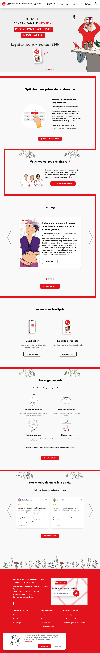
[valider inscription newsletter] (76, 593)
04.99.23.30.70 (26, 594)
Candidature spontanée (63, 184)
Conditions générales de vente (74, 623)
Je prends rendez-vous (50, 139)
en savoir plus (50, 458)
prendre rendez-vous (67, 54)
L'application (45, 623)
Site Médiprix (17, 623)
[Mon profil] (95, 3)
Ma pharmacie (64, 4)
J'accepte (44, 646)
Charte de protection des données (75, 619)
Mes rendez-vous (38, 4)
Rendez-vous (45, 619)
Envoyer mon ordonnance (50, 615)
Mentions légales (69, 615)
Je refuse (58, 646)
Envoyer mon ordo (51, 4)
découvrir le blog (50, 286)
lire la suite (49, 261)
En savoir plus (32, 354)
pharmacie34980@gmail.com (22, 597)
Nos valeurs (88, 4)
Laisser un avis (50, 536)
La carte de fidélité (47, 627)
